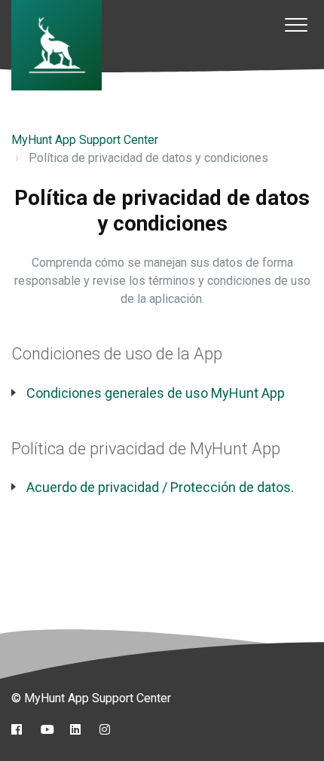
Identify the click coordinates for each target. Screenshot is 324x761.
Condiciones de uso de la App (116, 353)
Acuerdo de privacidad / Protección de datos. (160, 487)
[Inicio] (56, 45)
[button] (296, 24)
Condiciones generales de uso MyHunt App (155, 393)
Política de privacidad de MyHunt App (145, 448)
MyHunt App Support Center (84, 140)
